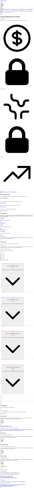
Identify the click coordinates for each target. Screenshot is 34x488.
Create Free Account (3, 471)
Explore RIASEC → (3, 223)
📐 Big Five (7, 476)
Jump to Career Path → (3, 206)
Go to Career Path (2, 413)
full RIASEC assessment (16, 237)
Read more (2, 420)
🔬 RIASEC (10, 476)
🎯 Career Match (2, 476)
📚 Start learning (2, 486)
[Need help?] (0, 487)
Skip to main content (3, 0)
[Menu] (1, 7)
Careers (1, 12)
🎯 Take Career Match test (9, 486)
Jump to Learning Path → (4, 210)
